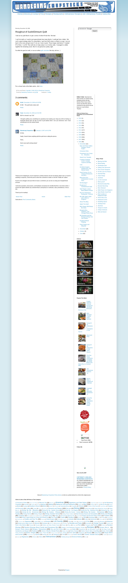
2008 (80, 137)
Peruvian (37, 525)
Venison (34, 536)
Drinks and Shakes (107, 514)
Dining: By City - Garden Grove (50, 510)
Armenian (100, 502)
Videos (41, 537)
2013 (80, 125)
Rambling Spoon (102, 201)
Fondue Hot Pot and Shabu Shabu (91, 515)
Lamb (69, 521)
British (44, 506)
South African (30, 534)
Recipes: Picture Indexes (22, 529)
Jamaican (20, 521)
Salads (74, 529)
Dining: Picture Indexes (68, 513)
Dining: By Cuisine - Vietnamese (94, 512)
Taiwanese (57, 534)
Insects (101, 519)
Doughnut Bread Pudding (84, 221)
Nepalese (58, 523)
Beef (85, 504)
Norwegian (88, 523)
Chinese (81, 506)
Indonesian (93, 519)
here (41, 86)
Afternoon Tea (43, 502)
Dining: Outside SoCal (52, 514)
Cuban (34, 508)
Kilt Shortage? (84, 183)
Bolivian (111, 504)
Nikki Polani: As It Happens (105, 190)
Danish (44, 508)
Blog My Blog (104, 504)
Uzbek (18, 536)
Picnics (64, 525)
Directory (27, 14)
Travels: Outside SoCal (91, 534)
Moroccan (52, 523)
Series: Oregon (31, 532)
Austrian (33, 504)
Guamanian (110, 517)
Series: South (54, 532)
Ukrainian (110, 534)
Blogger (67, 570)
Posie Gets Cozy (102, 197)
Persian (31, 525)
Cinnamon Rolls (84, 151)
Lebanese (81, 521)
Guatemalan (20, 519)
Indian (86, 519)
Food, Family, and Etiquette (84, 225)
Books (18, 506)
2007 (80, 139)
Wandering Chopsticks (26, 130)
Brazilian (25, 506)
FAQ (42, 14)
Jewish (36, 521)
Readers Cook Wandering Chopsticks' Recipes (73, 527)
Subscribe (106, 14)
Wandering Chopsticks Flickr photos (51, 495)
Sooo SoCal (98, 532)
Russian (68, 529)
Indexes (79, 519)
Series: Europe (74, 531)
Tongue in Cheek (102, 207)
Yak (85, 536)
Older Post (67, 196)
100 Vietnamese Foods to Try (89, 371)
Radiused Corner (102, 199)
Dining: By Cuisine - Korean (73, 512)
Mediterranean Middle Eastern (25, 523)
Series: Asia (65, 531)
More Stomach (102, 188)
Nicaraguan (65, 523)
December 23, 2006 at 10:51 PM (32, 113)
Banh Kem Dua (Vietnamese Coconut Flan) (86, 179)
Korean (48, 521)
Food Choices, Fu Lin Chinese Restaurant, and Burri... (86, 174)
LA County (58, 521)
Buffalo (50, 506)
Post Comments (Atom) (29, 199)
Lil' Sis (87, 521)
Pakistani (109, 523)
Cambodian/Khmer (64, 506)
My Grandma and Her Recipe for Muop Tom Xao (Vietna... (86, 217)
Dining (76, 508)
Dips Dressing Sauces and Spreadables (87, 514)
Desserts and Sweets (55, 508)
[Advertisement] (64, 19)
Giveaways (92, 517)
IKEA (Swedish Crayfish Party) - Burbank (89, 316)
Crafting (49, 92)
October (82, 231)
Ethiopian (40, 515)
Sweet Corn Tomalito (85, 157)
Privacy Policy (87, 487)
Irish (106, 519)
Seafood (34, 531)
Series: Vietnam (63, 532)
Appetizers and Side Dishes (78, 502)
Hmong (42, 519)
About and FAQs (89, 335)
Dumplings (21, 515)
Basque (80, 504)
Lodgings (96, 521)
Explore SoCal (48, 515)
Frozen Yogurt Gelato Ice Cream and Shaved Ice (35, 517)
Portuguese (88, 525)
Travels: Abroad (77, 534)
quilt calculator (45, 50)
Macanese (102, 521)
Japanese (28, 521)
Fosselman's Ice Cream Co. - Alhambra (86, 154)
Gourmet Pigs (101, 173)
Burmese (56, 506)
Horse (59, 519)
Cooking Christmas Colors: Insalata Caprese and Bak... (86, 161)
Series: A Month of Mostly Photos (51, 531)
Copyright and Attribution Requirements (89, 391)
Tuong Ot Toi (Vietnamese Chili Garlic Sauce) (89, 348)
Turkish (104, 534)
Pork (79, 525)
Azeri (38, 504)
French (17, 517)
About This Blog (84, 201)
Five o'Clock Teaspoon (104, 169)
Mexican (37, 523)
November (83, 229)
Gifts (85, 517)
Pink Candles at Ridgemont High (102, 194)
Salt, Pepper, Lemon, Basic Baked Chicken (86, 189)
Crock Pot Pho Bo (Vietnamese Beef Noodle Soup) (89, 401)
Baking (50, 504)
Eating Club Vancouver (104, 167)
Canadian (74, 506)
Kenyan (42, 521)
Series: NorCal (106, 531)
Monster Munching (103, 186)
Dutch (28, 515)
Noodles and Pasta (76, 523)
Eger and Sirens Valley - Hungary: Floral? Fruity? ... (86, 147)
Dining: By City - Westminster (30, 512)
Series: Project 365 (43, 532)
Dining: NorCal (27, 514)
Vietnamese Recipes (72, 14)
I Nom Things (101, 175)
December (83, 144)
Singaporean (82, 532)
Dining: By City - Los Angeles (70, 510)
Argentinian (93, 502)
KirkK (22, 102)
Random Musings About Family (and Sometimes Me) (41, 527)
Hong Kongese (50, 519)
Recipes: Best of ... (105, 527)
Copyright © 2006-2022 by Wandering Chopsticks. (38, 90)
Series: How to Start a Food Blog (90, 531)
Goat (99, 517)
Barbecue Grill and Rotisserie (65, 504)
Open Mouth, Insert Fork (104, 192)
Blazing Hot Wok (102, 161)
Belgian (92, 504)
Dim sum (68, 508)
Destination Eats (102, 165)
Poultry (95, 525)
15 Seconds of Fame (21, 502)
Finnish (78, 515)
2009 (80, 134)
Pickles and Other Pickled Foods (51, 525)
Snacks (89, 532)
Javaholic (100, 177)
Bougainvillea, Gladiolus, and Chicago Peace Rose (86, 211)
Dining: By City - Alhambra (30, 510)
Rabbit (103, 525)
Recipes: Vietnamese (39, 529)
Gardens (71, 517)
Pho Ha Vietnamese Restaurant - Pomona (86, 193)
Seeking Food (101, 203)
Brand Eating (101, 163)
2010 (80, 132)
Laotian (75, 521)
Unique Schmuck (102, 209)
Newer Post (19, 196)
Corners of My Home (93, 506)
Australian (26, 504)
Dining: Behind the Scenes (100, 508)
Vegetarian (25, 537)
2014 (80, 123)
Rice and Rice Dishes (57, 529)
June (81, 233)
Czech (39, 508)
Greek (103, 517)
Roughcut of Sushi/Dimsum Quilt (86, 185)
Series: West (72, 532)
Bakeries (43, 504)
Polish (74, 525)
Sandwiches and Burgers (22, 531)
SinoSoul (100, 205)
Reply (21, 107)
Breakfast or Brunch (34, 506)
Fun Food (54, 517)
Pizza (69, 525)
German (80, 517)
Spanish (37, 534)
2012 (80, 127)
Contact (35, 14)
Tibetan (69, 534)
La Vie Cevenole (102, 180)
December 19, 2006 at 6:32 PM (32, 102)
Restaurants (58, 14)
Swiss (50, 534)
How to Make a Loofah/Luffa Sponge (89, 381)
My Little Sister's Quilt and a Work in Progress (85, 198)
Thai (63, 534)
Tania (21, 113)
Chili (81, 165)
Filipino (57, 515)
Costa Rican (103, 506)
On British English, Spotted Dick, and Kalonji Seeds (85, 168)
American (60, 502)
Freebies (107, 515)
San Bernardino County (93, 529)
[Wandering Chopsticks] (85, 468)
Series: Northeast (19, 532)
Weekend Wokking (77, 537)
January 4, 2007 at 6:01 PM (43, 130)
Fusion (63, 517)
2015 (80, 120)
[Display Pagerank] (85, 438)
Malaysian (110, 521)
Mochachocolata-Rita (103, 184)
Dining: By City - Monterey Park (89, 510)
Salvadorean (82, 529)
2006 (80, 141)
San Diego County (106, 529)
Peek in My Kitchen (20, 525)
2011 (80, 130)
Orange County (98, 523)
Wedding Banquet (65, 536)
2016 (80, 118)
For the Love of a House (104, 171)
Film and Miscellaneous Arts (67, 515)
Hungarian (64, 519)
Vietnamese (51, 537)
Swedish (44, 534)
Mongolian (44, 523)
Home (20, 14)
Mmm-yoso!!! (101, 182)
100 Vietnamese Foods (91, 14)
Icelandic (71, 519)
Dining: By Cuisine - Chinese (51, 512)
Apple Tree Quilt (84, 204)
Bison (97, 504)
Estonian (34, 515)
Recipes (48, 14)
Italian (111, 519)
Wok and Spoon (102, 212)
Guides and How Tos (31, 519)
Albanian (52, 502)
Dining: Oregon (38, 514)
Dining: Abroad (88, 508)
